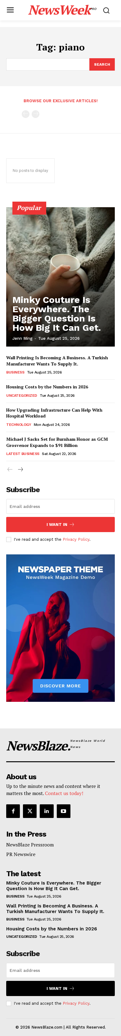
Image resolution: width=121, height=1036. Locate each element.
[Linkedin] (46, 811)
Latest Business (22, 454)
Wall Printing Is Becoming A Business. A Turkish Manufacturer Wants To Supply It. (57, 361)
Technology (18, 424)
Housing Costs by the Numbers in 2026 (47, 387)
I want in (57, 524)
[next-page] (20, 470)
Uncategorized (21, 395)
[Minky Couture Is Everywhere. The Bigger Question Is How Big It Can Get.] (60, 277)
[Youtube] (63, 811)
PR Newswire (20, 854)
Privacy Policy (76, 539)
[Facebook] (13, 811)
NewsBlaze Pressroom (30, 844)
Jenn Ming (22, 338)
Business (15, 372)
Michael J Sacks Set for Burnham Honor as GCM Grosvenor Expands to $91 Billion (57, 442)
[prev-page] (25, 114)
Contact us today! (64, 793)
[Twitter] (30, 811)
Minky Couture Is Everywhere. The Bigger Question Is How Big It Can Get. (56, 313)
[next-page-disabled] (35, 114)
